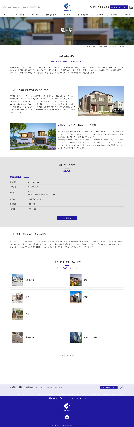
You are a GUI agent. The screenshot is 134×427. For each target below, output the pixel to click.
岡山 (61, 355)
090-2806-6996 (33, 182)
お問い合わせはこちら (119, 7)
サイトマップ (81, 398)
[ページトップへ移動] (122, 387)
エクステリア (69, 355)
